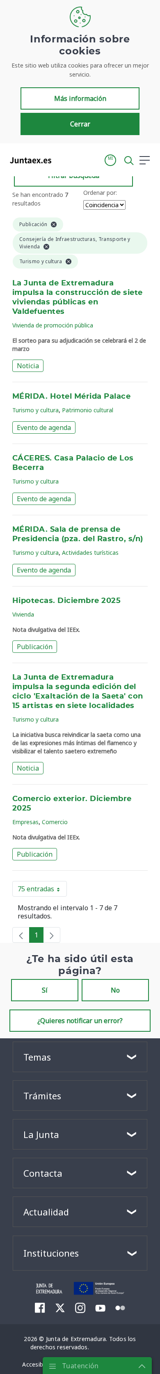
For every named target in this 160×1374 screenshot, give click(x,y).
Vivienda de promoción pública (52, 325)
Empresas (25, 822)
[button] (110, 160)
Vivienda (23, 614)
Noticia (28, 365)
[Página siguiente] (51, 935)
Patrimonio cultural (87, 410)
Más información (80, 98)
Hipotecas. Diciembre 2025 (66, 601)
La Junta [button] (41, 1134)
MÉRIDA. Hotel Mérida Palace (71, 396)
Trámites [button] (42, 1095)
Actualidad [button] (46, 1212)
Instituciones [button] (51, 1253)
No (115, 990)
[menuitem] (40, 1307)
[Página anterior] (21, 935)
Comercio (55, 822)
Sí (45, 990)
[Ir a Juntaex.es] (28, 160)
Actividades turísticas (90, 552)
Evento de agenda (44, 427)
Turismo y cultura (35, 410)
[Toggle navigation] (62, 160)
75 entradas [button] (42, 890)
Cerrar (80, 124)
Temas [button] (37, 1057)
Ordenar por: (100, 192)
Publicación (35, 646)
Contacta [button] (42, 1173)
